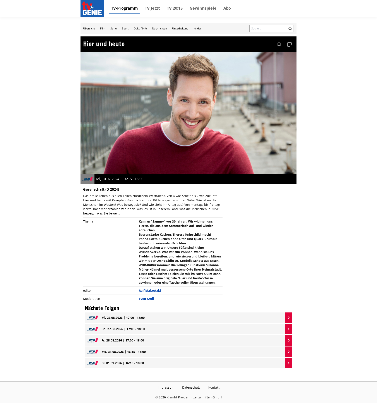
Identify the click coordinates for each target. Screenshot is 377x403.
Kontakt (213, 387)
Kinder (197, 28)
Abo (227, 8)
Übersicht (89, 28)
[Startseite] (93, 8)
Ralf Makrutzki (150, 290)
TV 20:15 (175, 8)
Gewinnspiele (203, 8)
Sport (125, 28)
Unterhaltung (180, 28)
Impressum (166, 387)
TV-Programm (124, 8)
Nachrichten (159, 28)
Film (102, 28)
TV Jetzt (152, 8)
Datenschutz (191, 387)
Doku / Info (140, 28)
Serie (113, 28)
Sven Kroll (146, 299)
